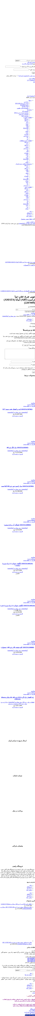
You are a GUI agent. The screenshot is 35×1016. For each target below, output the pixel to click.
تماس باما (29, 890)
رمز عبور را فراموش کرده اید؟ (26, 75)
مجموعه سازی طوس (22, 108)
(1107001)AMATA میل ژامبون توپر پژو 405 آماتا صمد (17, 486)
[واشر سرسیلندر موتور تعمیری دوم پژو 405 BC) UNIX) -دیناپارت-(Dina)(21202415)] (16, 941)
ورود (33, 72)
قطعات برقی (30, 702)
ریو (27, 139)
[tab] (16, 319)
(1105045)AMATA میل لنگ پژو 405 (17, 447)
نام (33, 361)
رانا (27, 137)
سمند (27, 123)
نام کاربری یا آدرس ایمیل (28, 66)
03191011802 (30, 3)
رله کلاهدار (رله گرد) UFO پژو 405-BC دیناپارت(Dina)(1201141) (17, 698)
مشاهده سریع (31, 404)
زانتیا (27, 133)
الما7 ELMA (25, 106)
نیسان (26, 131)
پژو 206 (26, 120)
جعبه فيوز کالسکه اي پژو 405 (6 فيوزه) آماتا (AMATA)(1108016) (17, 291)
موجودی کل (25, 111)
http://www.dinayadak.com (27, 1005)
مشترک (26, 134)
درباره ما (29, 888)
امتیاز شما (32, 345)
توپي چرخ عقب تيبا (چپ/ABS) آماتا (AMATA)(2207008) (20, 262)
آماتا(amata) (25, 412)
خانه (33, 223)
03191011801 (3, 2)
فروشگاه (29, 887)
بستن (33, 992)
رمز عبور (32, 69)
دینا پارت (26, 102)
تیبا (27, 129)
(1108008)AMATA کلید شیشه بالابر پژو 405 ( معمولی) (17, 647)
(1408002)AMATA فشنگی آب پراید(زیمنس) (17, 525)
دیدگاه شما (31, 348)
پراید (27, 122)
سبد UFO (21, 703)
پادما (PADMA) (24, 105)
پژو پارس (25, 136)
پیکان (27, 125)
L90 (27, 126)
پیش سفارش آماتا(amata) (25, 223)
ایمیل (33, 364)
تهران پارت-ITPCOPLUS (21, 103)
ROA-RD (25, 128)
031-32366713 (31, 959)
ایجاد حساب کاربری (27, 63)
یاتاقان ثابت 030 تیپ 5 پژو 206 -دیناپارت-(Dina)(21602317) (16, 904)
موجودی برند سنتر (23, 114)
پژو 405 (26, 119)
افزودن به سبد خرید (29, 311)
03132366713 (22, 3)
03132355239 (14, 3)
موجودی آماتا (24, 116)
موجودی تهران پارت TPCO (21, 112)
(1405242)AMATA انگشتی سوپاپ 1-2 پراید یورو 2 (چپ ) (17, 605)
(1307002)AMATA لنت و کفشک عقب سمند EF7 (17, 409)
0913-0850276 (31, 961)
